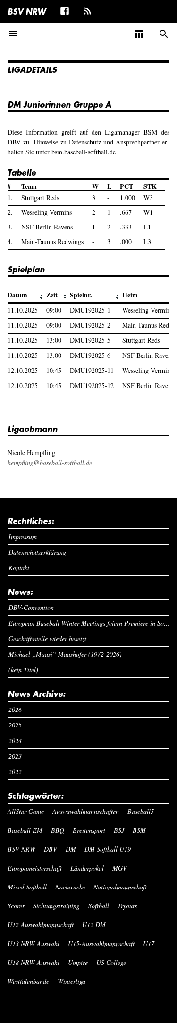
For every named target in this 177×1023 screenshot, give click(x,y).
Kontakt (18, 567)
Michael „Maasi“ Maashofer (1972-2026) (65, 654)
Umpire (78, 962)
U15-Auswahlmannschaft (101, 943)
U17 (148, 943)
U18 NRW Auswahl (33, 962)
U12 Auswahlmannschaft (41, 924)
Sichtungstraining (56, 905)
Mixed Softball (27, 886)
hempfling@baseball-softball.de (50, 462)
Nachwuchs (70, 886)
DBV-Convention (31, 607)
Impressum (22, 536)
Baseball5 (140, 811)
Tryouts (127, 905)
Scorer (16, 905)
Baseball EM (25, 830)
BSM (139, 830)
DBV (50, 849)
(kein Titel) (23, 669)
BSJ (119, 830)
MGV (119, 867)
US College (111, 962)
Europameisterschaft (35, 867)
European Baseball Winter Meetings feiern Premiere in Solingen (89, 622)
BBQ (57, 830)
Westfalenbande (28, 981)
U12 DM (94, 924)
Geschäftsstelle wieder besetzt (47, 638)
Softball (98, 905)
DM (71, 849)
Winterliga (71, 981)
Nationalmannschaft (120, 886)
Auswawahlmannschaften (85, 811)
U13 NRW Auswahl (33, 943)
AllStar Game (26, 811)
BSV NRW (27, 11)
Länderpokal (87, 867)
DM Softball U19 (107, 849)
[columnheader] (27, 295)
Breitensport (89, 830)
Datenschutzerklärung (37, 552)
